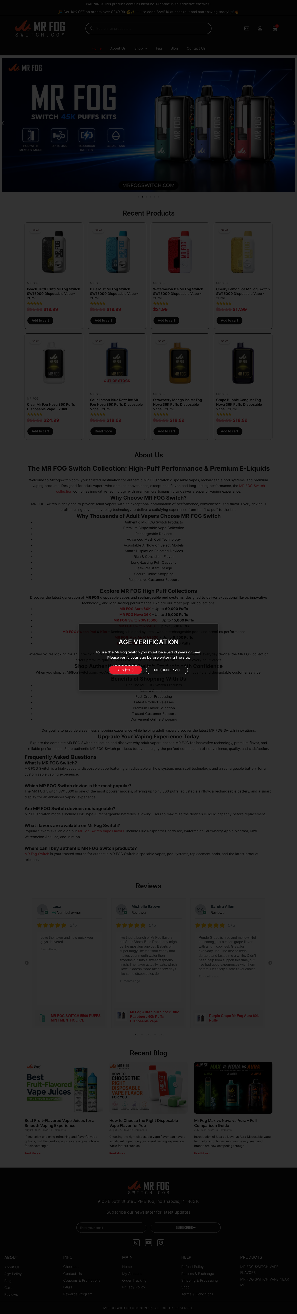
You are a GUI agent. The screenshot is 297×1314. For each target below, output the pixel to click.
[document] (148, 657)
